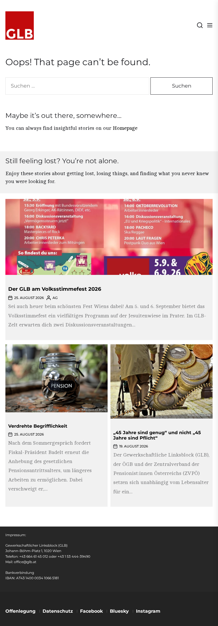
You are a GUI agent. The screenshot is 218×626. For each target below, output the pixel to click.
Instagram (148, 611)
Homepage (125, 128)
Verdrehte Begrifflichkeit (37, 426)
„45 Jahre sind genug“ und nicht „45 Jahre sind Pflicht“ (157, 435)
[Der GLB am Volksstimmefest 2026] (109, 237)
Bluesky (119, 611)
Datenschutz (58, 611)
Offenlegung (20, 611)
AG (55, 298)
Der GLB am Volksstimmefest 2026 (54, 289)
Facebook (91, 611)
